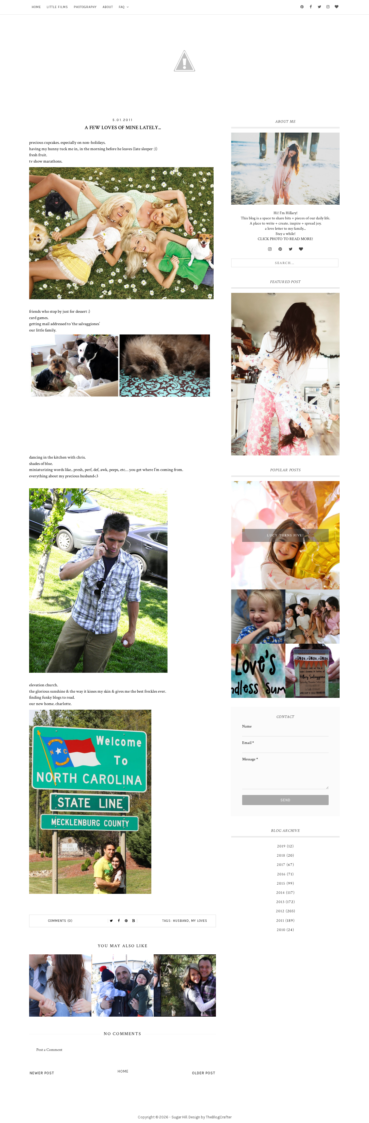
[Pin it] (126, 921)
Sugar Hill (179, 1117)
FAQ (122, 7)
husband (181, 921)
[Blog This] (134, 921)
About (108, 7)
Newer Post (42, 1073)
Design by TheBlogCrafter (210, 1117)
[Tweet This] (111, 921)
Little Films (57, 7)
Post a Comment (49, 1049)
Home (36, 7)
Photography (85, 7)
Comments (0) (60, 921)
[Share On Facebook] (119, 921)
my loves (199, 921)
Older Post (203, 1073)
